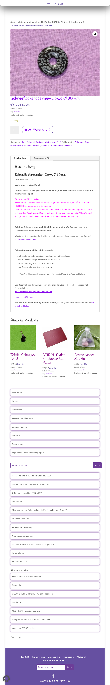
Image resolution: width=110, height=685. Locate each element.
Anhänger (79, 142)
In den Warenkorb (35, 129)
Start (12, 22)
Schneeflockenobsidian (61, 145)
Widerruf (16, 435)
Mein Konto (17, 392)
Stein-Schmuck (28, 142)
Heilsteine (26, 145)
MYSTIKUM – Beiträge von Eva (26, 611)
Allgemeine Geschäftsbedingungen (28, 452)
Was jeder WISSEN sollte (23, 628)
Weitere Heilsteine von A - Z (48, 142)
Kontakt (25, 657)
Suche (97, 465)
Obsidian (36, 145)
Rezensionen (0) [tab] (42, 158)
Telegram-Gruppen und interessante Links (31, 619)
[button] (95, 33)
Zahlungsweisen (19, 427)
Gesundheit (15, 145)
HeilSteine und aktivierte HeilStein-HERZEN (38, 22)
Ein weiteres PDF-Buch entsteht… (27, 576)
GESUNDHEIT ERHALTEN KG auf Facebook (32, 594)
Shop (60, 4)
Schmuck (45, 145)
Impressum (68, 657)
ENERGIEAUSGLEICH (53, 660)
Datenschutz (17, 444)
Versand (17, 111)
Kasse (15, 401)
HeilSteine (16, 602)
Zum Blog (15, 637)
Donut (87, 142)
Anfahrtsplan (38, 657)
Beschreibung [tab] (20, 158)
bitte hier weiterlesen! (27, 239)
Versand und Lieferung (22, 418)
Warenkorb (17, 410)
